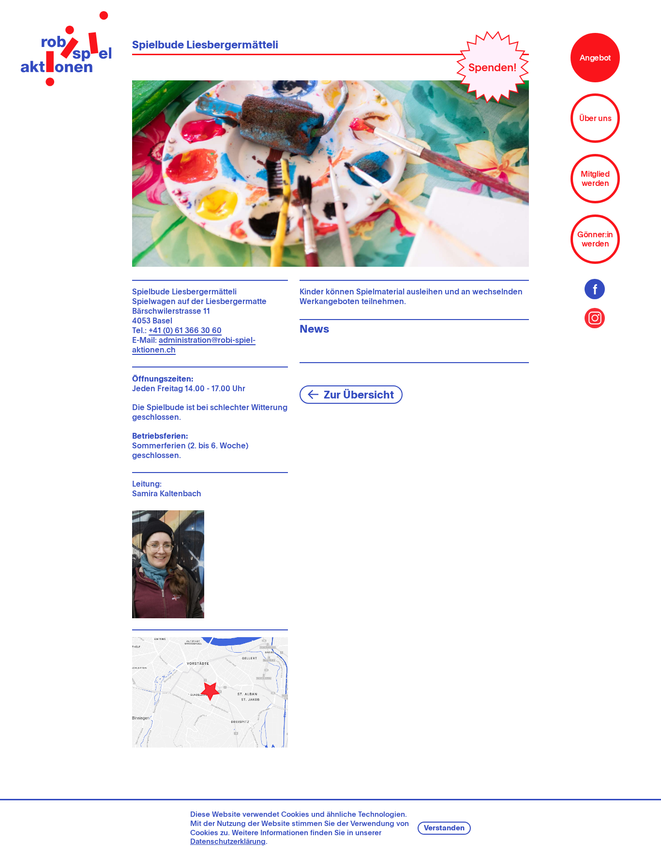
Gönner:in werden (595, 239)
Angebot (595, 57)
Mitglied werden (595, 178)
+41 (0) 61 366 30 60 (185, 330)
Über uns (595, 118)
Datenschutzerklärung (228, 841)
